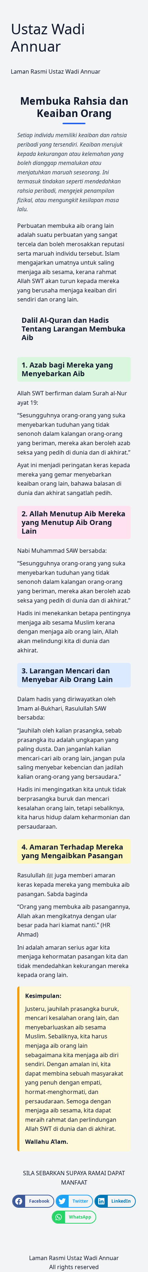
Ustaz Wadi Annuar (48, 37)
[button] (33, 1201)
